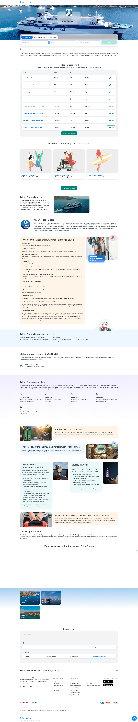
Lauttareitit (56, 683)
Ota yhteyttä (90, 683)
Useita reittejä (52, 37)
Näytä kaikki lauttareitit (69, 133)
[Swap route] (49, 42)
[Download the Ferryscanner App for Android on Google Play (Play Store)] (108, 684)
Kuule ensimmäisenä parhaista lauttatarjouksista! (35, 177)
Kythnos (24, 615)
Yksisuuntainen (27, 37)
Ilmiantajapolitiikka (74, 690)
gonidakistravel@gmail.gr (99, 656)
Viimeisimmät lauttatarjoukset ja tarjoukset (67, 177)
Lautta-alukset (57, 690)
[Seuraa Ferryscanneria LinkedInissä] (31, 686)
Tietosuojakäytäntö (75, 692)
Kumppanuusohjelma (75, 685)
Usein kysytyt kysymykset (93, 685)
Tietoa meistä (73, 681)
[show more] (69, 660)
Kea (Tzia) (24, 601)
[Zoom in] (136, 550)
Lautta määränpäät (58, 685)
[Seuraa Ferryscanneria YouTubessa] (34, 686)
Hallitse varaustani (91, 681)
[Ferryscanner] (25, 2)
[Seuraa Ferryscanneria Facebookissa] (21, 686)
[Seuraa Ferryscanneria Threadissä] (38, 686)
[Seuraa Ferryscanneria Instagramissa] (24, 686)
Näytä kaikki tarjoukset (69, 188)
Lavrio (44, 601)
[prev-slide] (18, 163)
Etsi (109, 42)
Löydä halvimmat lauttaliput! (96, 177)
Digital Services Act (75, 695)
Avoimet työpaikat (74, 683)
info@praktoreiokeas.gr (99, 647)
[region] (69, 568)
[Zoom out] (136, 553)
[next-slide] (120, 163)
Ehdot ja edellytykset (75, 688)
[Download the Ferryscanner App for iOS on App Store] (108, 681)
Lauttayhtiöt (27, 49)
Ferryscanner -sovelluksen (47, 57)
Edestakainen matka (39, 37)
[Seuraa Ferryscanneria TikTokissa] (27, 686)
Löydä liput (111, 78)
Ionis (56, 209)
